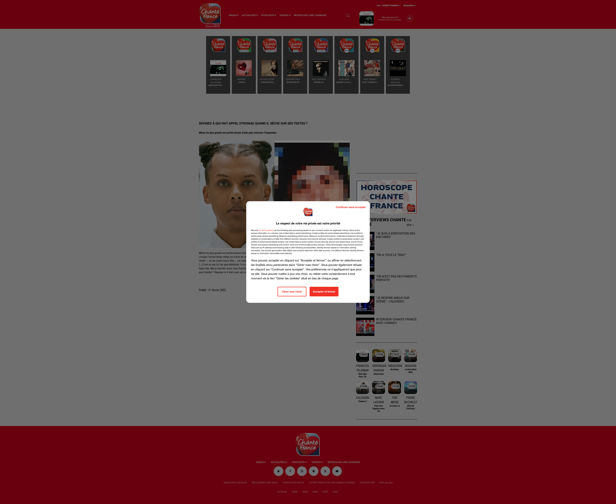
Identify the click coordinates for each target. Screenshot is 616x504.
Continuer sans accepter (351, 207)
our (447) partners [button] (266, 230)
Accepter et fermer (324, 291)
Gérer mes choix (292, 291)
